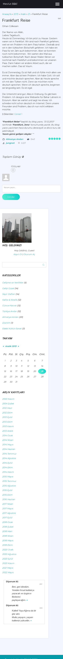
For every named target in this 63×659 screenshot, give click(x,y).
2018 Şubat (7, 526)
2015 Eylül (7, 490)
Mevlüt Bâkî (10, 4)
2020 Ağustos (9, 554)
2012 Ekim (7, 412)
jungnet (10, 143)
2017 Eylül (7, 517)
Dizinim (6, 322)
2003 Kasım (8, 399)
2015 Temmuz (9, 481)
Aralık (23, 14)
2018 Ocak (7, 522)
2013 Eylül (7, 417)
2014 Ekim (7, 467)
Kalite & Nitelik (9, 300)
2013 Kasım (8, 426)
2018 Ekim (7, 545)
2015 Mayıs (7, 476)
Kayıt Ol (17, 254)
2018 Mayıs (7, 540)
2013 (16, 14)
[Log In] (13, 170)
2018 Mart (7, 531)
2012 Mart (7, 408)
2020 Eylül (7, 558)
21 (29, 14)
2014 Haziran (8, 449)
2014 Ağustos (9, 458)
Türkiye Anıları (9, 311)
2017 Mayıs (7, 508)
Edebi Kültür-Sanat (12, 328)
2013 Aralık (7, 431)
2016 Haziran (8, 499)
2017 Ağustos (9, 513)
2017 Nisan (7, 504)
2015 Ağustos (9, 485)
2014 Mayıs (7, 444)
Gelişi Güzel (8, 288)
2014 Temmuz (9, 453)
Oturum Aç (29, 254)
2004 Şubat (8, 403)
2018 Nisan (7, 536)
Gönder (11, 197)
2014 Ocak (7, 435)
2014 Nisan (7, 440)
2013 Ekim (7, 421)
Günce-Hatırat (9, 305)
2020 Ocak (7, 549)
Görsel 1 (18, 114)
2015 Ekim (7, 494)
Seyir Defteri (8, 294)
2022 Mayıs (7, 572)
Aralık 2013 (10, 346)
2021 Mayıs (7, 568)
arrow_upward (56, 652)
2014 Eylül (7, 463)
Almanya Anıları (14, 139)
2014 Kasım (8, 472)
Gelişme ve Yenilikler (12, 282)
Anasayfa (6, 14)
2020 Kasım (8, 563)
